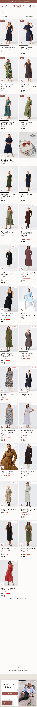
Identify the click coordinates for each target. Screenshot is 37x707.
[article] (28, 145)
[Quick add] (2, 43)
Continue (10, 693)
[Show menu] (2, 6)
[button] (29, 16)
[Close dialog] (35, 681)
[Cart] (34, 6)
